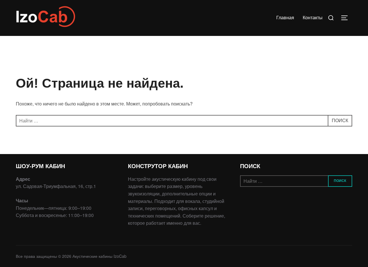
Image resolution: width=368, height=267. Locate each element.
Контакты (313, 17)
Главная (285, 17)
